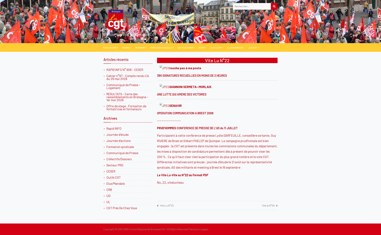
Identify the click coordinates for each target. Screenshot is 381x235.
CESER (202, 47)
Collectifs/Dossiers (119, 159)
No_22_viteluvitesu (170, 182)
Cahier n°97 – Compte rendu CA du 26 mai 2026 (127, 77)
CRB (109, 189)
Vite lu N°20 (268, 205)
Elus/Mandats (115, 183)
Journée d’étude (118, 134)
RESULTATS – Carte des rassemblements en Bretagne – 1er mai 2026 (127, 97)
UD (108, 196)
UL (108, 202)
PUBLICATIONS (110, 47)
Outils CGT (216, 47)
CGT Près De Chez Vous (121, 208)
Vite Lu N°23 (167, 205)
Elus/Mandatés (235, 47)
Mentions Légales (198, 229)
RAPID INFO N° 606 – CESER (124, 69)
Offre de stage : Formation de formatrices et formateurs (126, 107)
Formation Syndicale (161, 47)
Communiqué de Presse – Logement (123, 86)
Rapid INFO (113, 128)
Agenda (126, 47)
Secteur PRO (114, 165)
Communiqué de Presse (122, 153)
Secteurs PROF (185, 47)
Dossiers (140, 47)
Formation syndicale (120, 147)
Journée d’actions (118, 140)
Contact (253, 47)
